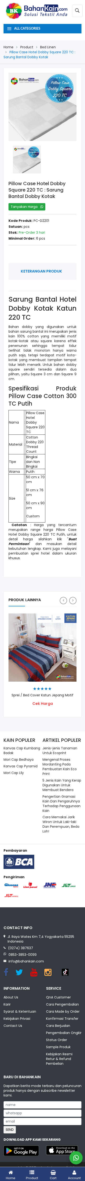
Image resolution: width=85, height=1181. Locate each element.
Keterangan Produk (41, 271)
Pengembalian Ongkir (63, 1032)
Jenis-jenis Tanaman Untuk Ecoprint (59, 750)
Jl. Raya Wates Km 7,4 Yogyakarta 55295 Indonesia (41, 939)
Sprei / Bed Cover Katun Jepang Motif (42, 695)
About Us (11, 997)
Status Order (56, 1040)
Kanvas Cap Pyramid (21, 766)
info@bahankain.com (26, 961)
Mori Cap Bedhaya (19, 759)
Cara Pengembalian (62, 1004)
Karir (7, 1004)
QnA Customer (58, 997)
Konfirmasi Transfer (62, 1018)
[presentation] (63, 600)
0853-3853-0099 (22, 954)
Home (8, 47)
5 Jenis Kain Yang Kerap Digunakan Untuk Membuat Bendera (61, 785)
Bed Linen (48, 47)
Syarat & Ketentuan (20, 1011)
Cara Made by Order (63, 1011)
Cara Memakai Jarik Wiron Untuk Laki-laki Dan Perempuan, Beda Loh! (60, 824)
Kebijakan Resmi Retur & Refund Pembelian (59, 1059)
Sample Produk (58, 1047)
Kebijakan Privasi (17, 1018)
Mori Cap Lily (14, 772)
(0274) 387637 (20, 948)
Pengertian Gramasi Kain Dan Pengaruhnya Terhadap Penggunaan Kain (61, 803)
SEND (10, 1129)
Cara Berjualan (58, 1025)
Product (26, 47)
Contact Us (13, 1025)
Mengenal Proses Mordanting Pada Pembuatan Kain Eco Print (59, 766)
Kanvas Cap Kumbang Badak (22, 750)
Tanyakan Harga (25, 206)
